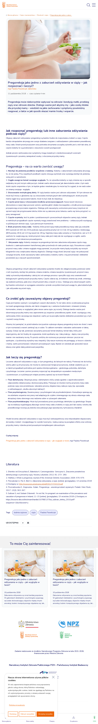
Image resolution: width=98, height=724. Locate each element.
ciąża (33, 512)
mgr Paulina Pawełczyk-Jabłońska (22, 89)
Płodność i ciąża (42, 15)
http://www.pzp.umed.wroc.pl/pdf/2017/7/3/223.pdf (41, 484)
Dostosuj (13, 714)
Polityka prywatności (17, 705)
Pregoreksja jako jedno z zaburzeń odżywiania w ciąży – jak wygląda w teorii (37, 440)
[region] (31, 696)
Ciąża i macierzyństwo (27, 15)
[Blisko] (53, 677)
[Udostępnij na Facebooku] (23, 523)
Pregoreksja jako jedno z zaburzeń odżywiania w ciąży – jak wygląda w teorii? (22, 582)
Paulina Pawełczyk (48, 512)
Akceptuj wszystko (45, 714)
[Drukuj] (28, 523)
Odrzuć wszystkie (27, 714)
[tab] (49, 457)
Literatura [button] (13, 464)
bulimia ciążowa (20, 512)
